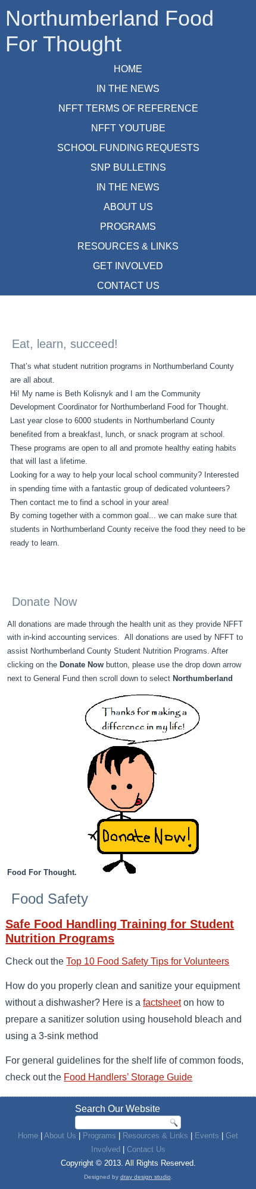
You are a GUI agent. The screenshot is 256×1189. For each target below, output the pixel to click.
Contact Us (128, 286)
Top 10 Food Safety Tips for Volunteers (147, 961)
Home (128, 69)
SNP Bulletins (128, 167)
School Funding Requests (128, 148)
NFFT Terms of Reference (128, 108)
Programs (128, 226)
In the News (128, 187)
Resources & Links (128, 246)
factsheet (162, 1002)
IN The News (128, 89)
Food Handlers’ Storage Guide (128, 1077)
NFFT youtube (128, 128)
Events (207, 1135)
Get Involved (128, 266)
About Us (128, 207)
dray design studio (145, 1176)
